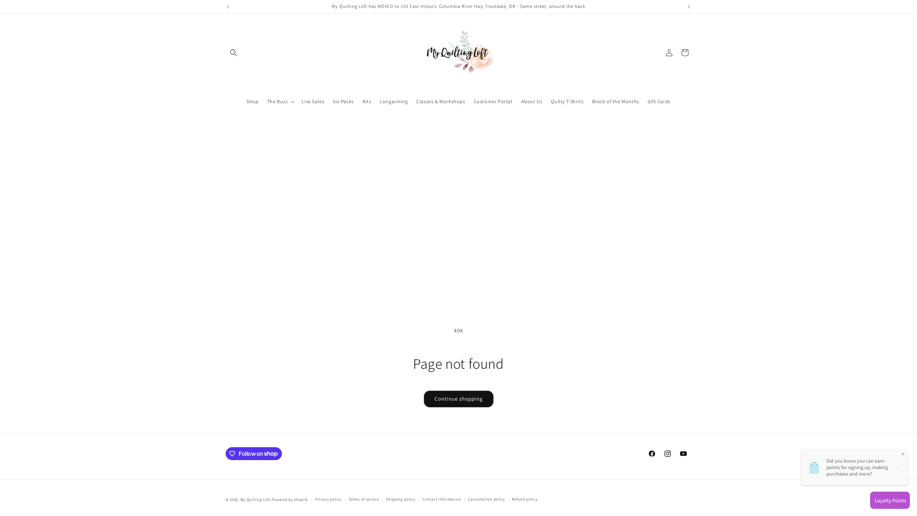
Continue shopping (459, 398)
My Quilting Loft (256, 499)
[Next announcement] (689, 7)
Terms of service (364, 499)
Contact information (441, 499)
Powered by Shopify (290, 499)
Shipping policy (401, 499)
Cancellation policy (486, 499)
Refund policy (524, 499)
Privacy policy (328, 499)
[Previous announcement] (228, 7)
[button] (233, 53)
